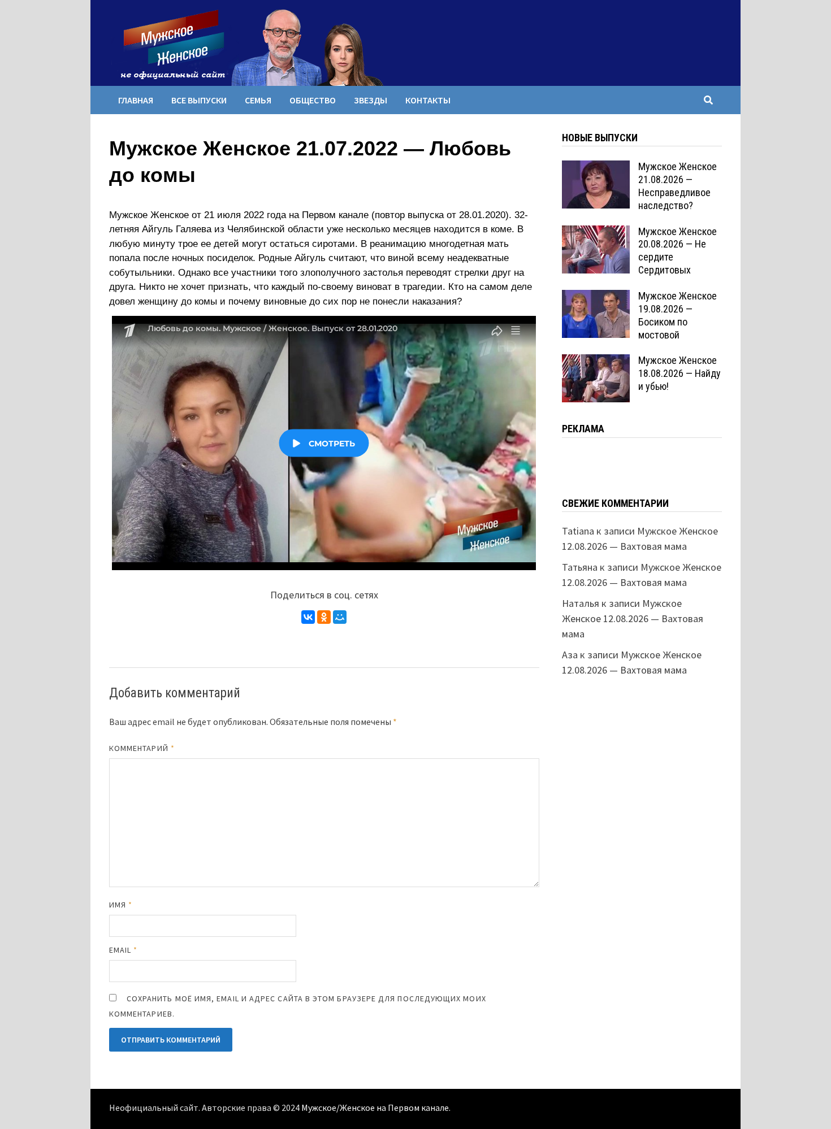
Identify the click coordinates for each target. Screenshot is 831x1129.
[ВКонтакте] (308, 617)
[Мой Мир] (340, 617)
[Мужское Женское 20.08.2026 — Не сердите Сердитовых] (596, 233)
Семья (258, 100)
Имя (120, 905)
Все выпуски (199, 100)
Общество (312, 100)
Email (123, 950)
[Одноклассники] (324, 617)
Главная (135, 100)
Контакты (428, 100)
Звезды (370, 100)
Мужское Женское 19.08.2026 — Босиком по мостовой (677, 315)
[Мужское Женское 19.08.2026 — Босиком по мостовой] (596, 297)
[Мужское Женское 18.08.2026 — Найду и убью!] (596, 361)
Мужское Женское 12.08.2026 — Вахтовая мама (632, 618)
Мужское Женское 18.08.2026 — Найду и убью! (679, 373)
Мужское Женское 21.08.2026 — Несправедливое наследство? (677, 185)
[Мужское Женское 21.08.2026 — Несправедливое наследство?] (596, 168)
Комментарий (142, 748)
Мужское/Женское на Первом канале (375, 1108)
